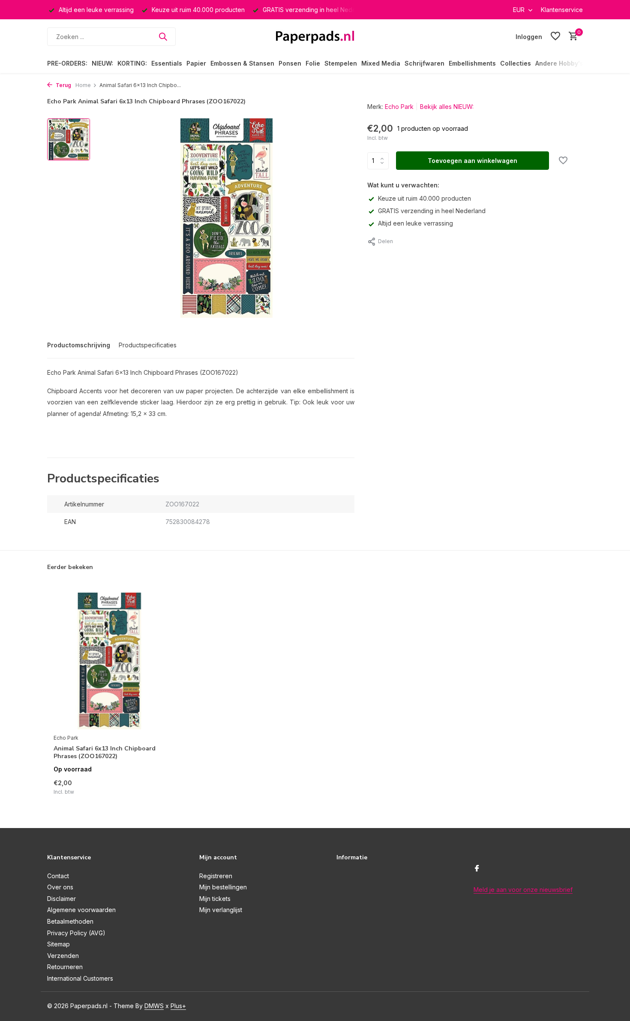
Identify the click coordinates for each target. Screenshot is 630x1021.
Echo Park (399, 106)
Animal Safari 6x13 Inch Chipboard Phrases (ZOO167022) (105, 752)
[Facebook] (477, 868)
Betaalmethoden (70, 921)
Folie (313, 63)
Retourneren (65, 966)
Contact (58, 875)
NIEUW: (102, 63)
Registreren (215, 875)
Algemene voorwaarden (81, 909)
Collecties (515, 63)
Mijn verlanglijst (220, 909)
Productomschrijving (78, 345)
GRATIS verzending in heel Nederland (432, 210)
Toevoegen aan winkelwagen (472, 160)
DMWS (154, 1005)
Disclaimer (61, 898)
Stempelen (340, 63)
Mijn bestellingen (223, 887)
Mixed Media (380, 63)
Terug (62, 85)
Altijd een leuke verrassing (415, 223)
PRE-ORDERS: (67, 63)
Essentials (166, 63)
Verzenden (63, 955)
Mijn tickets (215, 898)
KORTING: (132, 63)
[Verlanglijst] (555, 36)
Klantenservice (562, 9)
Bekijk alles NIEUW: (447, 106)
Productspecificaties (148, 345)
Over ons (60, 887)
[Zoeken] (162, 36)
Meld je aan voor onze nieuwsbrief (523, 889)
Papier (196, 63)
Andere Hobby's (559, 63)
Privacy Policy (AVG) (76, 933)
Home (83, 85)
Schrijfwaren (424, 63)
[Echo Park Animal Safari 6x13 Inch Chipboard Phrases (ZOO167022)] (109, 661)
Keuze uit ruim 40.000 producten (424, 198)
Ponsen (290, 63)
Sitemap (58, 944)
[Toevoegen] (150, 786)
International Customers (80, 978)
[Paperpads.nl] (315, 36)
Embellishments (472, 63)
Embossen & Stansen (242, 63)
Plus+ (178, 1005)
